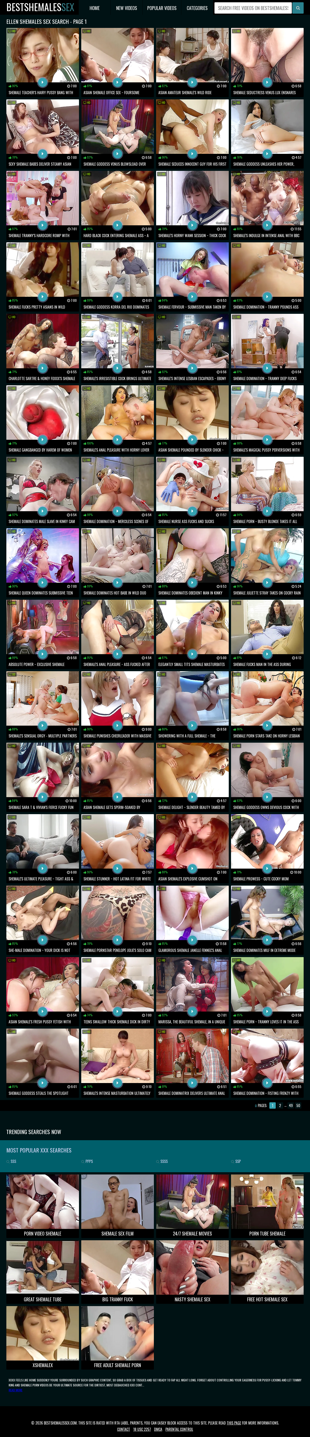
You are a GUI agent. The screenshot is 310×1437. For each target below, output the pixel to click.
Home (95, 8)
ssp (237, 1161)
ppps (89, 1161)
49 (291, 1105)
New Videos (126, 8)
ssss (164, 1161)
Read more (15, 1390)
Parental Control (179, 1429)
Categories (197, 8)
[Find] (298, 8)
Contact (123, 1429)
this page (234, 1423)
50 (298, 1105)
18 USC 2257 (142, 1429)
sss (13, 1161)
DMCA (158, 1429)
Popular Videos (162, 8)
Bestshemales (40, 7)
